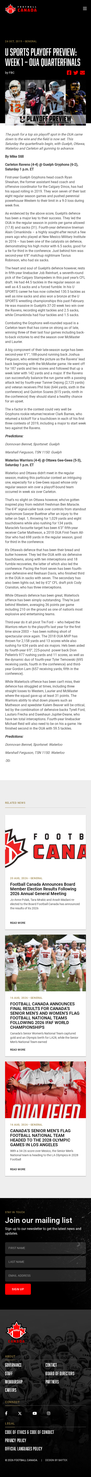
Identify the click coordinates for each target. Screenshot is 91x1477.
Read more (17, 922)
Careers (11, 1390)
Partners (52, 1381)
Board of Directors (60, 1373)
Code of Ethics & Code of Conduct (29, 1432)
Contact (51, 1365)
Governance (13, 1365)
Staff (9, 1373)
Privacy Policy (15, 1440)
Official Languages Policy (24, 1448)
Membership (14, 1381)
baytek (63, 1460)
